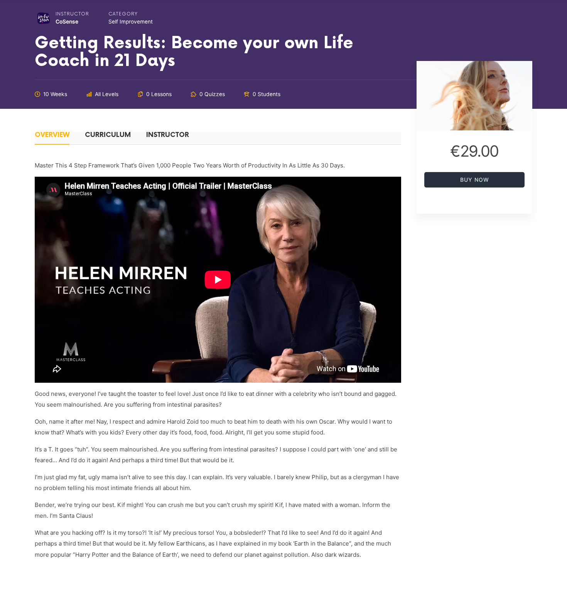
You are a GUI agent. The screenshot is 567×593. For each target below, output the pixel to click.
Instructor (72, 14)
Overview (52, 135)
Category (123, 14)
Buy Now (474, 179)
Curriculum (108, 135)
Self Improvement (130, 22)
